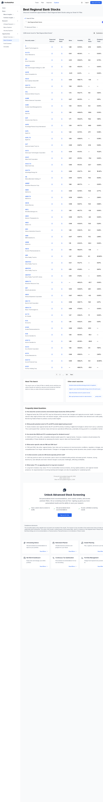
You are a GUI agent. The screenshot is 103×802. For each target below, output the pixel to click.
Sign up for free (96, 2)
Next (71, 374)
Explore (56, 2)
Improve (49, 2)
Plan (42, 2)
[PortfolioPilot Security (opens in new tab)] (81, 2)
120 (67, 374)
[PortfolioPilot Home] (65, 490)
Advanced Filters (31, 27)
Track (37, 2)
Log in (87, 2)
